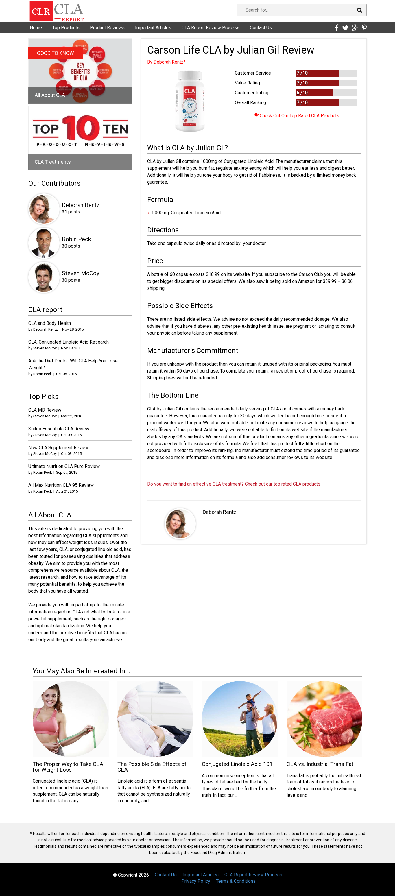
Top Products (66, 27)
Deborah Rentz (220, 512)
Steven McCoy (80, 273)
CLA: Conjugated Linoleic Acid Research (68, 342)
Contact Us (261, 27)
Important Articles (153, 27)
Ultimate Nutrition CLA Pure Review (64, 466)
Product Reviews (107, 27)
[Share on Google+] (355, 28)
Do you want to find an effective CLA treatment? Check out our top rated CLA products (233, 484)
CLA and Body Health (49, 323)
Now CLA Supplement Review (58, 447)
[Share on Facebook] (337, 28)
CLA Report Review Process (210, 27)
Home (36, 27)
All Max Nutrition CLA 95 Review (61, 485)
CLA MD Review (44, 410)
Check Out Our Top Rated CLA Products (299, 115)
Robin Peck (76, 239)
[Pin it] (364, 28)
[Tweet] (345, 28)
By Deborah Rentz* (166, 62)
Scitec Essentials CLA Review (58, 429)
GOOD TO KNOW (55, 53)
